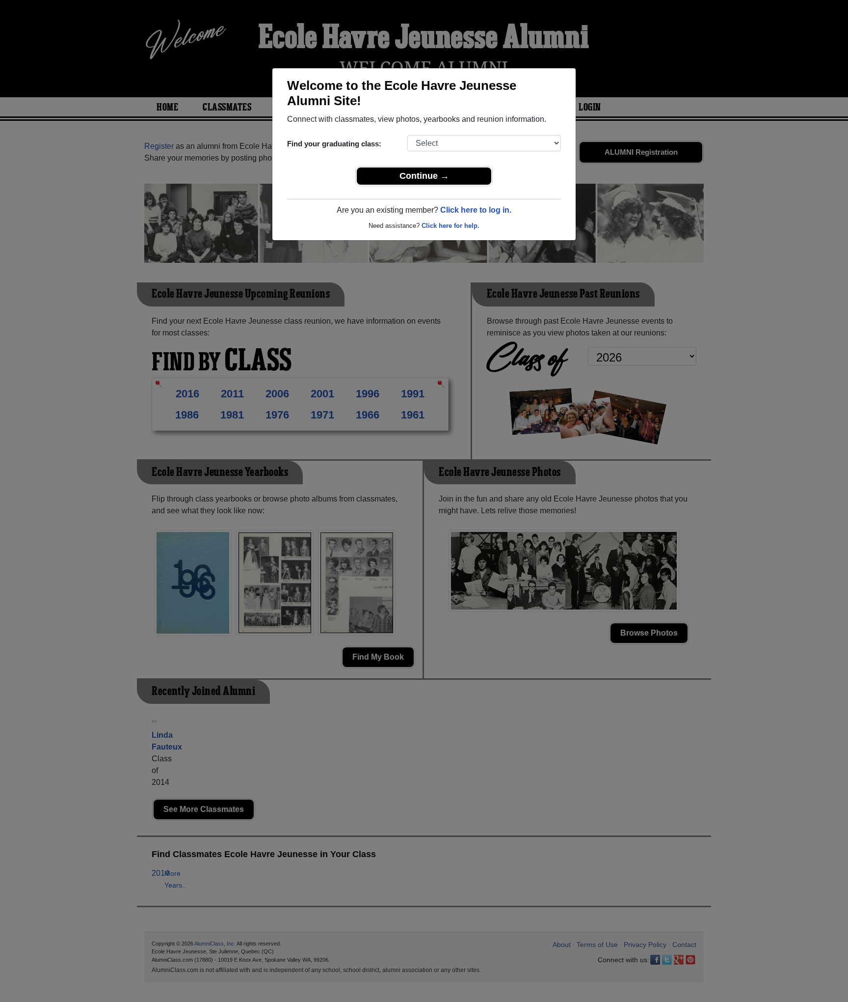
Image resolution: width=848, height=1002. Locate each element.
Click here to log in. (475, 210)
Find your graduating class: (334, 143)
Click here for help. (450, 225)
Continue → (424, 176)
